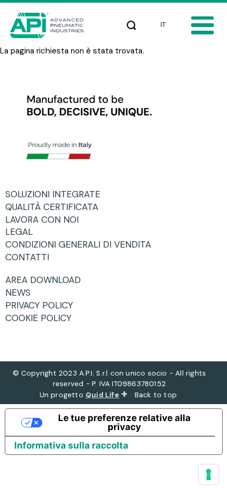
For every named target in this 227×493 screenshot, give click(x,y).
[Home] (49, 25)
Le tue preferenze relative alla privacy (124, 422)
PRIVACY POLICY (43, 305)
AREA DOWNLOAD (47, 280)
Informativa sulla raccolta (71, 445)
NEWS (22, 292)
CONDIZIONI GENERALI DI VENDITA (82, 244)
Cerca (131, 23)
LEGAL (23, 232)
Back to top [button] (157, 394)
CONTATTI (31, 257)
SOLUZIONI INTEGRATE (56, 194)
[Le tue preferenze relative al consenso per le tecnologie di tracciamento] (208, 474)
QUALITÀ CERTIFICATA (55, 207)
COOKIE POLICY (42, 318)
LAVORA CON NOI (46, 219)
